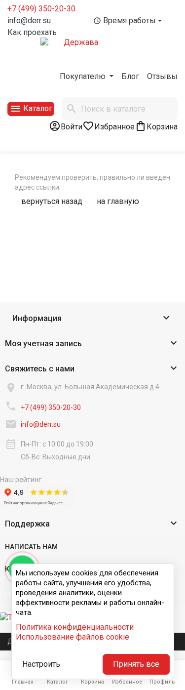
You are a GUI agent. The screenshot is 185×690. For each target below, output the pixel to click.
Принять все (136, 664)
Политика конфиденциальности (75, 627)
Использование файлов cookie (72, 637)
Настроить (41, 664)
